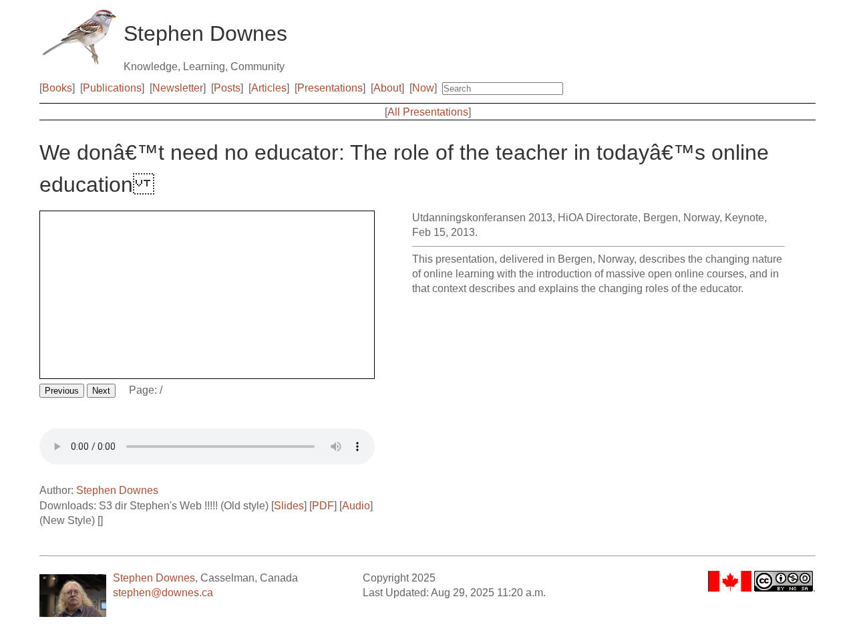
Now (423, 88)
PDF (323, 505)
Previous (62, 391)
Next (101, 391)
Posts (227, 88)
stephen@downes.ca (163, 592)
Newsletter (177, 88)
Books (57, 88)
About (387, 88)
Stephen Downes (117, 490)
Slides (289, 505)
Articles (269, 88)
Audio (356, 505)
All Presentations (427, 112)
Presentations (330, 88)
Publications (112, 88)
